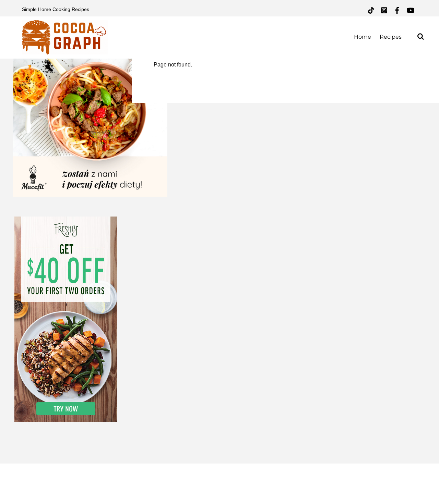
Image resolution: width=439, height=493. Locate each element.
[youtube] (410, 9)
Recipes (391, 37)
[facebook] (397, 9)
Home (362, 37)
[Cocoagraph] (65, 50)
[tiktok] (371, 9)
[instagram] (384, 9)
